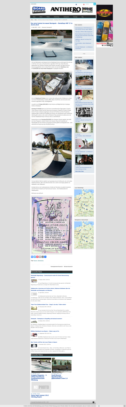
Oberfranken (41, 260)
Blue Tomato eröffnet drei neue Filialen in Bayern (44, 342)
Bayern (35, 260)
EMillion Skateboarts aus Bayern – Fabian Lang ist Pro (45, 331)
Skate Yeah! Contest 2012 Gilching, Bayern (40, 396)
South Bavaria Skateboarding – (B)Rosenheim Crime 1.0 (60, 376)
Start (34, 17)
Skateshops (56, 17)
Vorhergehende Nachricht (57, 266)
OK (99, 405)
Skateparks (66, 17)
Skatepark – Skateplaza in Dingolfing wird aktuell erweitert (46, 318)
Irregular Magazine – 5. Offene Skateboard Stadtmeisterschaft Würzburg (39, 377)
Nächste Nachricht (68, 266)
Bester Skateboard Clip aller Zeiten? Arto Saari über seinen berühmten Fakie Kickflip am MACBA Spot (84, 35)
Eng (82, 17)
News (41, 17)
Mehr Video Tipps (79, 171)
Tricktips (75, 17)
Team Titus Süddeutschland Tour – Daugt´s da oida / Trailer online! (48, 304)
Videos (48, 17)
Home (32, 19)
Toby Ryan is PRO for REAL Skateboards (83, 31)
